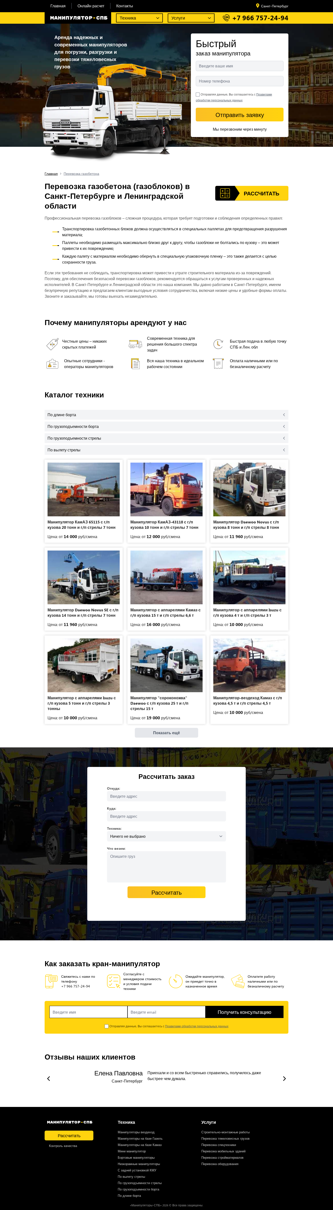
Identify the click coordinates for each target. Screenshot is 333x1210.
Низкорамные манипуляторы (139, 1164)
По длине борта (129, 1195)
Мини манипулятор (132, 1151)
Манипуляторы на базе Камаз (140, 1145)
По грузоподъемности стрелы (140, 1183)
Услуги (178, 18)
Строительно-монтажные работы (225, 1132)
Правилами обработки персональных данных (196, 1026)
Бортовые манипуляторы (136, 1157)
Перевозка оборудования (219, 1164)
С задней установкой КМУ (137, 1170)
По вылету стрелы (131, 1176)
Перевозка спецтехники (218, 1145)
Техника (128, 18)
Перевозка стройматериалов (222, 1157)
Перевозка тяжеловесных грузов (225, 1138)
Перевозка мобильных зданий (223, 1151)
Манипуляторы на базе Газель (140, 1138)
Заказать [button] (83, 509)
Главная (58, 5)
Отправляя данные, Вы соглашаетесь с (168, 1026)
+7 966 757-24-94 (260, 17)
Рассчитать (69, 1135)
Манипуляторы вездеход (136, 1132)
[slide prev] (48, 1079)
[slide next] (284, 1079)
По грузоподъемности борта (138, 1189)
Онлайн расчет (91, 5)
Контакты (124, 5)
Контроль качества (63, 1146)
